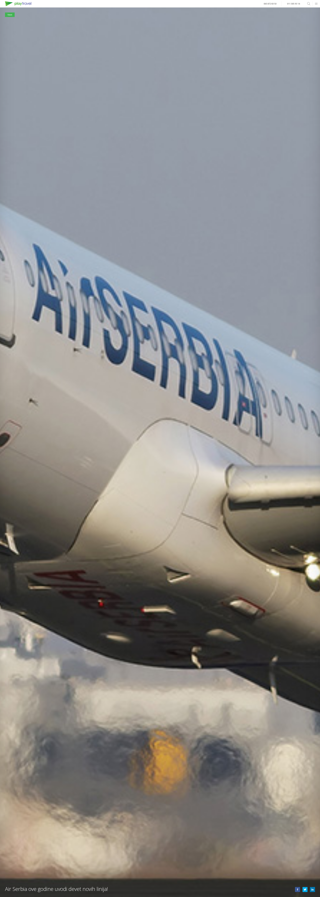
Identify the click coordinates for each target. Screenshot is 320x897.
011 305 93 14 (293, 3)
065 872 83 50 (270, 3)
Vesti (10, 14)
